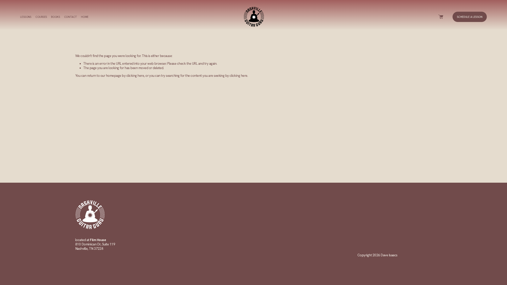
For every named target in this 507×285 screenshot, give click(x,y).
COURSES (41, 17)
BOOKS (55, 17)
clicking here (135, 75)
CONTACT (70, 17)
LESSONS (25, 17)
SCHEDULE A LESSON (469, 17)
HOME (84, 17)
